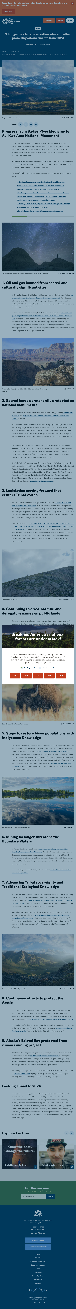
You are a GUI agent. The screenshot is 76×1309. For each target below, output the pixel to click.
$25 (15, 676)
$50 (38, 676)
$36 (26, 676)
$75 (49, 676)
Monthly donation (30, 668)
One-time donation (49, 668)
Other (61, 676)
